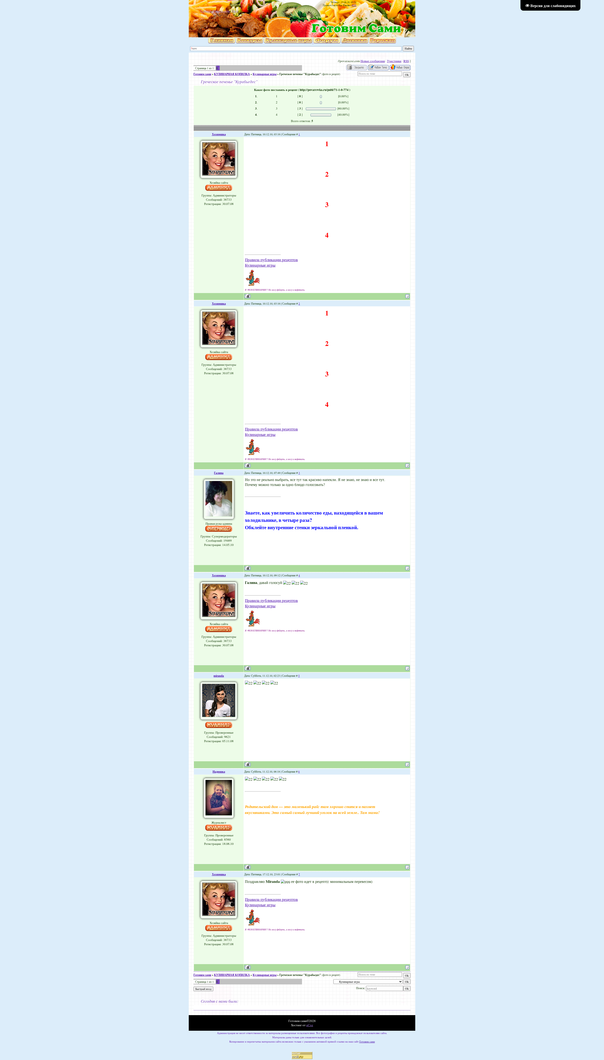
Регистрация (221, 11)
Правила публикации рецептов (271, 259)
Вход (235, 11)
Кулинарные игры (265, 74)
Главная (206, 11)
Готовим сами (202, 74)
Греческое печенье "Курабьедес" (300, 74)
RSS (354, 5)
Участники (394, 61)
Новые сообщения (373, 61)
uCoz (309, 1025)
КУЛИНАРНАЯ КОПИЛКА (232, 74)
